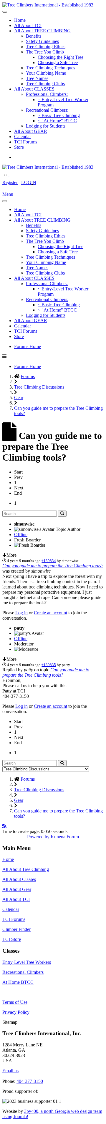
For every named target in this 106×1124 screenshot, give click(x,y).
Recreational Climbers (23, 972)
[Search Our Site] (12, 174)
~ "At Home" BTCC (57, 120)
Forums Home (27, 346)
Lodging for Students (45, 125)
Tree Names (37, 78)
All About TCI (28, 25)
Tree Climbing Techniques (50, 67)
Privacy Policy (15, 1012)
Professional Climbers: (47, 94)
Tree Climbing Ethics (45, 46)
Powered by (38, 836)
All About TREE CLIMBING (42, 30)
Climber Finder (16, 929)
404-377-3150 (29, 1081)
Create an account (50, 612)
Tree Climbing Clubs (45, 83)
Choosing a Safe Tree (58, 62)
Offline (20, 534)
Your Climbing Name (46, 73)
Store (19, 147)
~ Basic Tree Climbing (59, 115)
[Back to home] (47, 4)
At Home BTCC (18, 982)
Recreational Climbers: (47, 110)
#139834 (49, 560)
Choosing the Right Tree (60, 57)
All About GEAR (30, 131)
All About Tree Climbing (25, 869)
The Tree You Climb (45, 51)
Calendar (22, 136)
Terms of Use (14, 1002)
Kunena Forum (65, 836)
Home (20, 20)
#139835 (49, 665)
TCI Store (11, 939)
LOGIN (28, 182)
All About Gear (16, 889)
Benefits (33, 36)
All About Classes (19, 879)
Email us (10, 1070)
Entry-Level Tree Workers (26, 962)
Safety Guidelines (42, 41)
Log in (21, 612)
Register (10, 182)
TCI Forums (25, 141)
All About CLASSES (34, 88)
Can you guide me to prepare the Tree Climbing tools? (52, 565)
